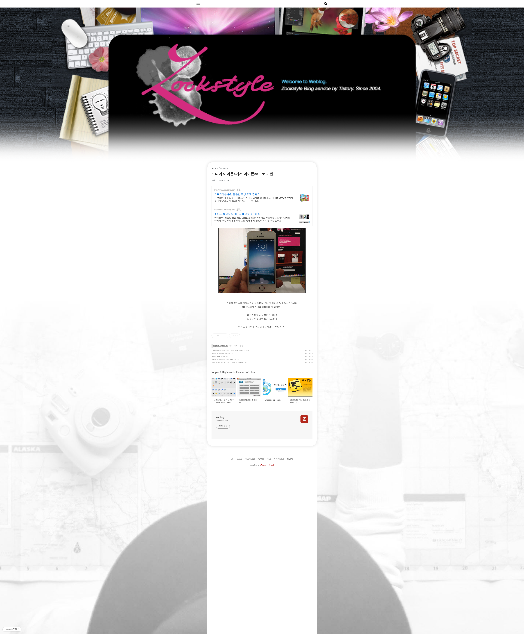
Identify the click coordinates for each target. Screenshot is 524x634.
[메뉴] (198, 4)
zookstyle (221, 417)
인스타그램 (250, 458)
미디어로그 (279, 458)
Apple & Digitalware (220, 345)
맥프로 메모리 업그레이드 (221, 353)
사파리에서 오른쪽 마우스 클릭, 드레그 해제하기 (229, 350)
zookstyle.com (222, 420)
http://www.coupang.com (225, 190)
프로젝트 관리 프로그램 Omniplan (224, 359)
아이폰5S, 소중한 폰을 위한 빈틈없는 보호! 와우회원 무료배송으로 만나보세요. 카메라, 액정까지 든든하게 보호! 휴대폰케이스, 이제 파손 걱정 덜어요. (252, 219)
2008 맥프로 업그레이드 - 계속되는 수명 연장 (228, 362)
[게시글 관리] (225, 336)
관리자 (271, 465)
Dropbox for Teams (219, 356)
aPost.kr (263, 465)
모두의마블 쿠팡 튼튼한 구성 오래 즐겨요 (237, 194)
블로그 (239, 458)
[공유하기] (222, 336)
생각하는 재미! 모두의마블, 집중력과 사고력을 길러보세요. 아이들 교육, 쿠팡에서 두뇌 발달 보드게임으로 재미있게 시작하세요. (253, 199)
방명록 (290, 458)
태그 (269, 458)
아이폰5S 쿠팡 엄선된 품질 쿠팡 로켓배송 (237, 213)
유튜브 (261, 458)
